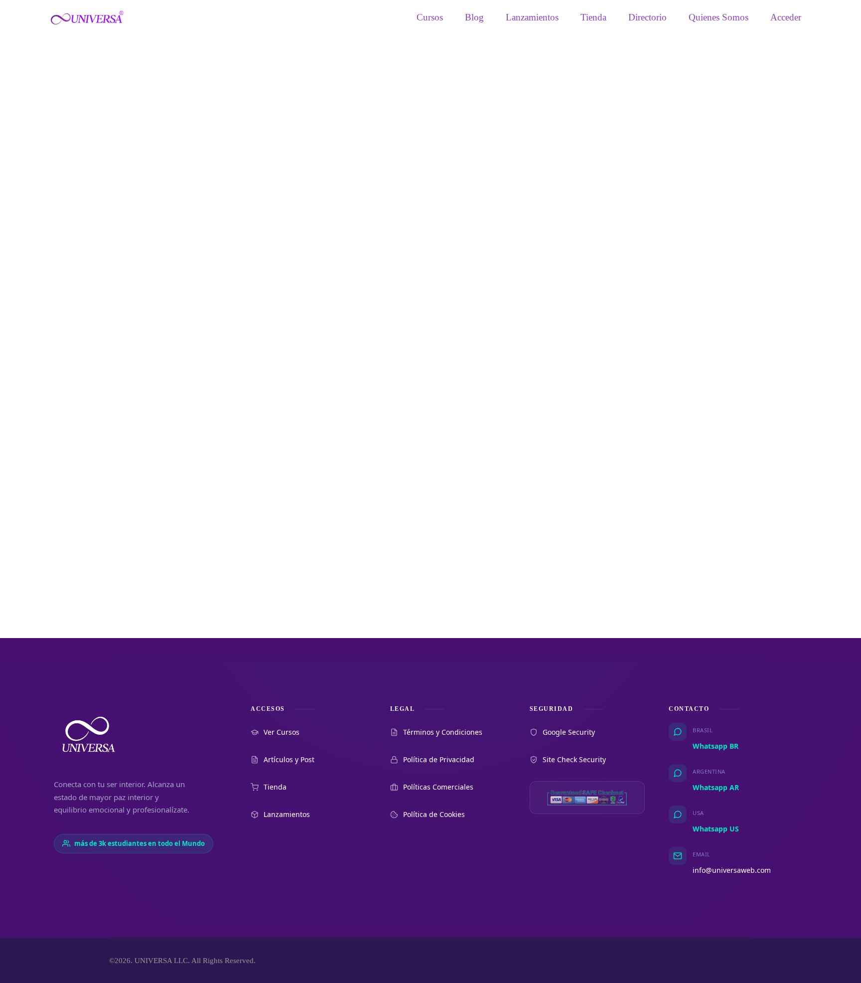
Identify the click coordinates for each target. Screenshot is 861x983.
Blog (474, 17)
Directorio (647, 17)
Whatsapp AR (716, 787)
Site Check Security (574, 759)
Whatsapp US (716, 828)
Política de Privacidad (438, 759)
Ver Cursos (281, 732)
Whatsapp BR (715, 746)
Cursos (430, 17)
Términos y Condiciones (442, 732)
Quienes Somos (718, 17)
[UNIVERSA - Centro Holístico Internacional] (87, 17)
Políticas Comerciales (438, 787)
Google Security (569, 732)
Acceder (785, 17)
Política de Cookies (434, 814)
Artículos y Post (289, 759)
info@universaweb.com (732, 870)
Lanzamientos (532, 17)
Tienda (593, 17)
